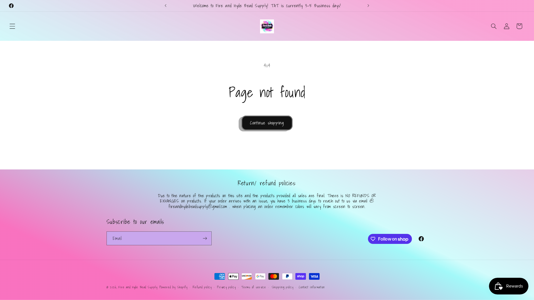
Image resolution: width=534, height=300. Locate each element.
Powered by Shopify (173, 287)
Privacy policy (226, 287)
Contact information (312, 287)
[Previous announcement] (166, 5)
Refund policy (202, 287)
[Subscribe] (204, 238)
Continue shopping (267, 122)
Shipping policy (282, 287)
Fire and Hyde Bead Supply (137, 287)
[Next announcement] (368, 5)
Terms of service (253, 287)
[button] (12, 26)
